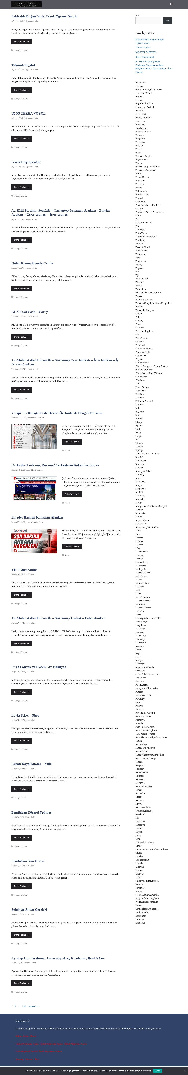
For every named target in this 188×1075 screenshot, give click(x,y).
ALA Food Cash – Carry (29, 312)
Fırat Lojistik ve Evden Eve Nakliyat (38, 667)
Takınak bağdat (23, 65)
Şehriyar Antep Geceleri (29, 909)
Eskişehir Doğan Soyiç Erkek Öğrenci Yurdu (44, 16)
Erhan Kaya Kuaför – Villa (31, 764)
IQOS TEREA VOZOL (28, 113)
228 (24, 1006)
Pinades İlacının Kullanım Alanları (37, 517)
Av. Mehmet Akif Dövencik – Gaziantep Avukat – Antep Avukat (58, 618)
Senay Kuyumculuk (26, 162)
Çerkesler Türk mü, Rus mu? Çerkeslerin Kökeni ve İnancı (55, 465)
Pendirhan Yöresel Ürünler (31, 812)
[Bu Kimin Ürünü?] (26, 4)
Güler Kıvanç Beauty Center (32, 263)
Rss (37, 1059)
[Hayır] (184, 1071)
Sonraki (33, 1006)
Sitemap (19, 1059)
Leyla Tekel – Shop (25, 715)
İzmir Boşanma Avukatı (27, 1051)
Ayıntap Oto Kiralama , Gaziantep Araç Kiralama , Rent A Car (57, 958)
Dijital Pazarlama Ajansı (27, 1044)
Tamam (158, 1071)
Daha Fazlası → (21, 41)
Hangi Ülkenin (21, 50)
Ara (137, 15)
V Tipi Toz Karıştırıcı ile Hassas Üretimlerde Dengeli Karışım (56, 413)
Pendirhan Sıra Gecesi (27, 861)
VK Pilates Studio (24, 570)
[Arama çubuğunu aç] (171, 4)
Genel (67, 450)
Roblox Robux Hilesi (26, 1036)
